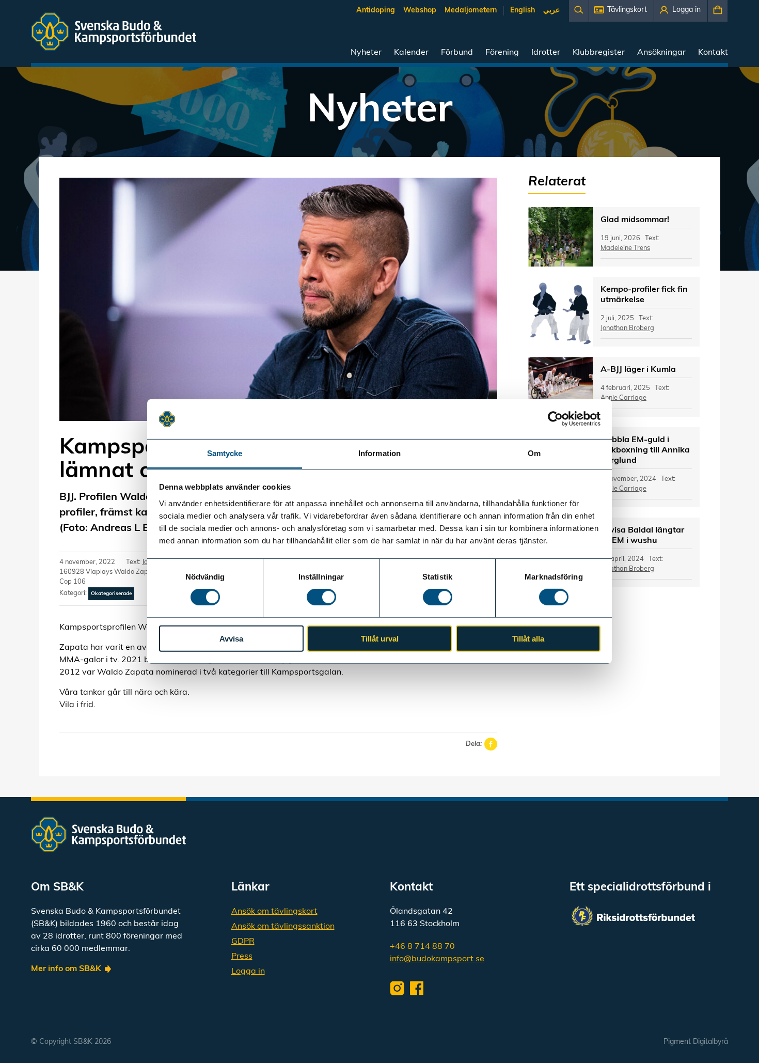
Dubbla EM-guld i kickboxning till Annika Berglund (645, 450)
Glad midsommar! (634, 220)
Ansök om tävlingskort (274, 912)
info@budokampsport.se (437, 959)
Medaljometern (471, 10)
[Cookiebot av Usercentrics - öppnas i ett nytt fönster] (555, 419)
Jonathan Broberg (627, 328)
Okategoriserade (111, 594)
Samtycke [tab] (225, 453)
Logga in (248, 971)
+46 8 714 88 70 (422, 947)
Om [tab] (534, 453)
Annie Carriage (623, 398)
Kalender (411, 53)
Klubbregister (599, 53)
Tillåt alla (528, 638)
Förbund (457, 53)
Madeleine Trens (625, 248)
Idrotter (545, 53)
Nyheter (366, 53)
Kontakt (713, 53)
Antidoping (375, 10)
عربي (551, 10)
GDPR (243, 941)
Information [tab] (379, 453)
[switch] (321, 597)
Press (241, 956)
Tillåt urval (380, 638)
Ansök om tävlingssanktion (283, 927)
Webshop (419, 10)
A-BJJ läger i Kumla (638, 370)
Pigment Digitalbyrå (695, 1042)
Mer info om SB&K (66, 969)
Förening (502, 53)
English (522, 10)
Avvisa (231, 638)
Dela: (474, 744)
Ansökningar (661, 53)
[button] (621, 11)
